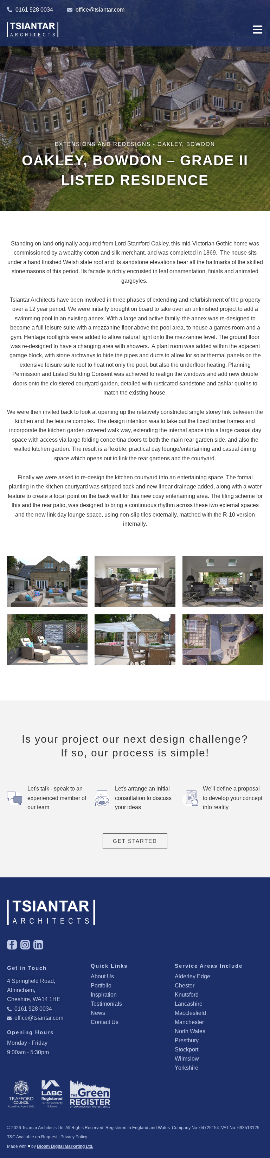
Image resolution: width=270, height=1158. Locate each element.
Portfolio (101, 986)
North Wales (190, 1031)
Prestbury (187, 1040)
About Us (102, 976)
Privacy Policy (73, 1136)
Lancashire (188, 1004)
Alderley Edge (192, 976)
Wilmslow (187, 1059)
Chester (184, 986)
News (98, 1013)
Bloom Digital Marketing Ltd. (65, 1146)
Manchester (189, 1022)
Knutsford (187, 995)
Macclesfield (190, 1013)
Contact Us (104, 1022)
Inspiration (104, 995)
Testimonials (106, 1004)
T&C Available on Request (32, 1136)
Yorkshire (186, 1068)
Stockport (186, 1050)
